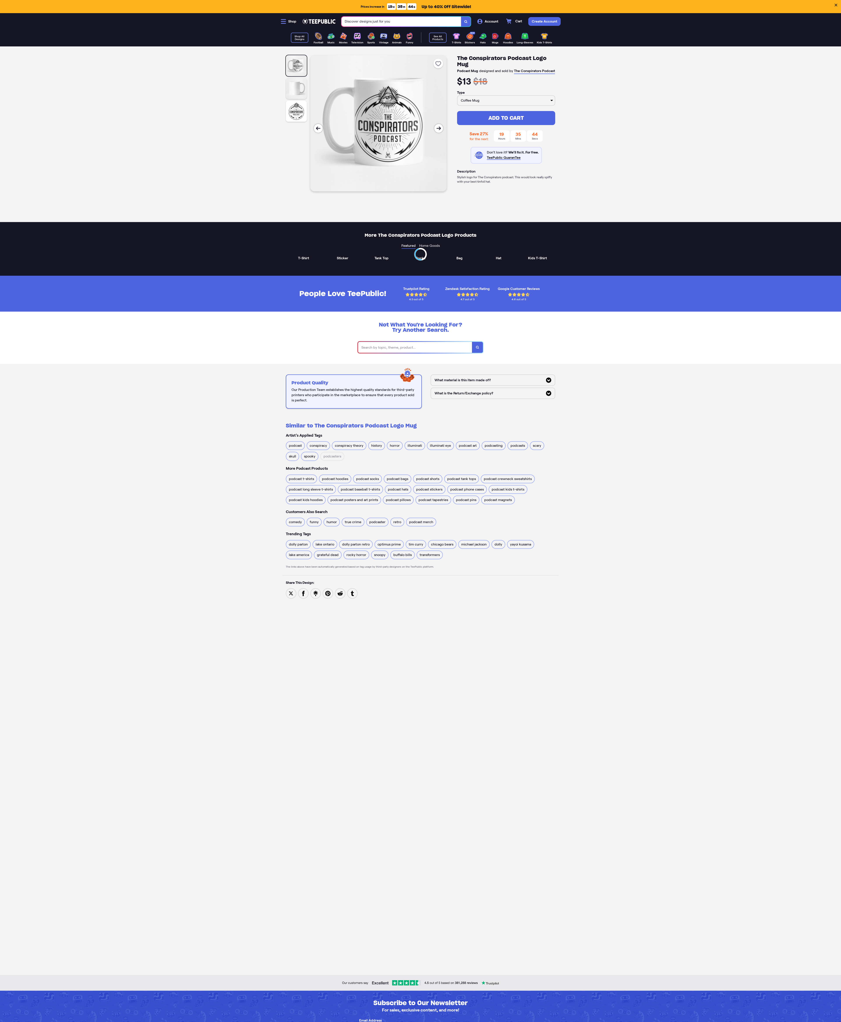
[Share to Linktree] (315, 593)
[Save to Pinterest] (328, 593)
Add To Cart (506, 118)
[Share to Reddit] (340, 593)
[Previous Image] (318, 128)
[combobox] (401, 21)
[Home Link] (318, 21)
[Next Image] (439, 128)
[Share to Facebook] (303, 593)
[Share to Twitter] (291, 593)
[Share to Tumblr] (352, 593)
